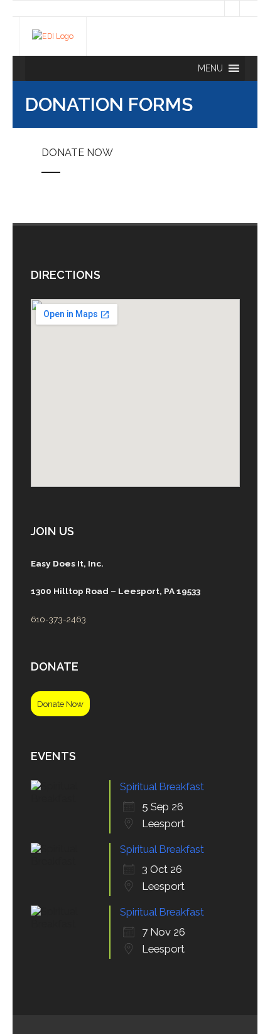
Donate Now (77, 153)
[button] (210, 68)
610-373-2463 (58, 619)
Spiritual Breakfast (162, 786)
